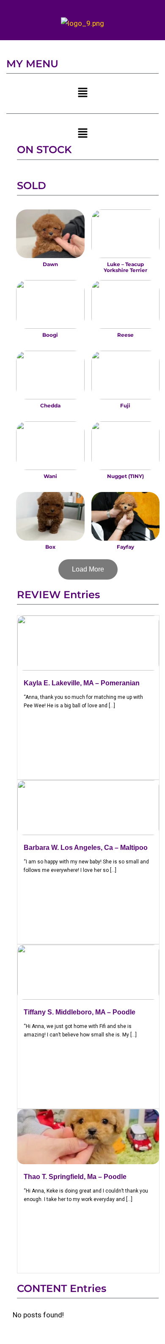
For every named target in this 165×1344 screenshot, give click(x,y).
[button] (82, 93)
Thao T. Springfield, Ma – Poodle (75, 1176)
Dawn (50, 264)
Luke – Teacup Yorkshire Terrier (125, 267)
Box (50, 547)
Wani (50, 476)
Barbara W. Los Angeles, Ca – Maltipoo (86, 847)
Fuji (125, 405)
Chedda (50, 405)
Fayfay (125, 547)
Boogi (50, 335)
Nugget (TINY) (125, 476)
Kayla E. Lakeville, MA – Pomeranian (82, 683)
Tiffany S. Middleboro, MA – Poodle (79, 1012)
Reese (125, 335)
